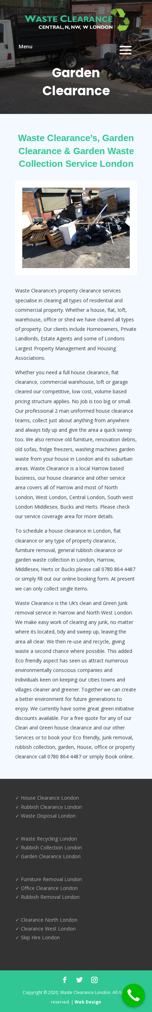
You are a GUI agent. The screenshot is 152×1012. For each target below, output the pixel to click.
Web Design (88, 1002)
